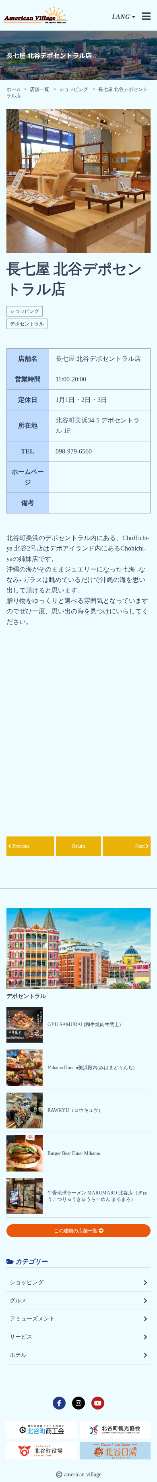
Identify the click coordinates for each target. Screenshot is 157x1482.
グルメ (18, 1301)
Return (78, 846)
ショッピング (73, 89)
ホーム (13, 89)
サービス (21, 1337)
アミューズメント (32, 1319)
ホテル (18, 1355)
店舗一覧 (40, 89)
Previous (20, 846)
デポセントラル (27, 324)
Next (140, 846)
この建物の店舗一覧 (76, 1231)
